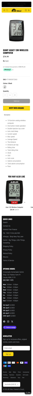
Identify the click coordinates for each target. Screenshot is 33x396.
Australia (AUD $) (10, 384)
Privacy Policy (7, 250)
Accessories (26, 372)
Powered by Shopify (19, 389)
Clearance (13, 377)
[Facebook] (4, 321)
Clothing (5, 375)
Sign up (8, 354)
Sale (10, 372)
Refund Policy (7, 253)
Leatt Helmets (19, 5)
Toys (19, 377)
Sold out (16, 101)
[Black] (4, 87)
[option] (16, 30)
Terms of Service (8, 260)
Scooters (18, 375)
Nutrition (11, 375)
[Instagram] (8, 321)
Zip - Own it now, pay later (11, 233)
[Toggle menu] (4, 10)
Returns (5, 257)
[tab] (7, 115)
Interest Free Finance (10, 229)
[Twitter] (12, 321)
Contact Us (6, 226)
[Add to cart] (24, 202)
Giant (7, 61)
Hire (23, 377)
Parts (19, 372)
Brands (5, 372)
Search (5, 222)
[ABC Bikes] (16, 10)
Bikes (14, 372)
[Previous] (4, 4)
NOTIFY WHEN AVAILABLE (16, 108)
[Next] (28, 4)
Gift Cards (25, 375)
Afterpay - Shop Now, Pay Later (13, 237)
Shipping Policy (8, 246)
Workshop (5, 377)
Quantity (6, 91)
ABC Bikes (10, 389)
